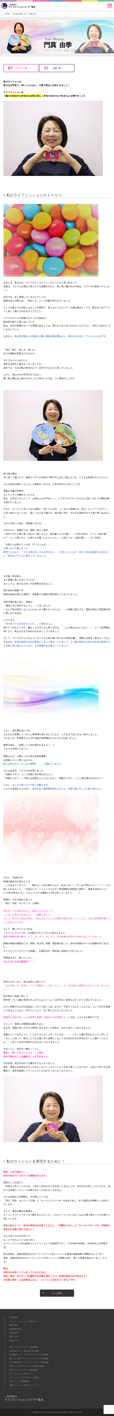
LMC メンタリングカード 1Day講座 (23, 1347)
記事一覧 (57, 68)
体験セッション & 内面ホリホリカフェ (24, 1385)
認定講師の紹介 (15, 1329)
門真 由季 (32, 14)
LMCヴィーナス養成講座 (19, 1381)
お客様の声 (13, 1333)
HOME (7, 14)
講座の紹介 (13, 1325)
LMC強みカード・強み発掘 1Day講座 (24, 1351)
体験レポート (14, 1340)
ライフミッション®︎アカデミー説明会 (24, 1377)
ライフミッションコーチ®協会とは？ (24, 1321)
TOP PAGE (13, 1317)
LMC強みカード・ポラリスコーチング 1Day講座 (28, 1355)
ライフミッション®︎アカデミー (21, 1374)
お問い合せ (13, 1336)
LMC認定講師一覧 (19, 14)
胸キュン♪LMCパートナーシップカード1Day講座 (29, 1358)
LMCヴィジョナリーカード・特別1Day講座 (26, 1366)
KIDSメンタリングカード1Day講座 (23, 1370)
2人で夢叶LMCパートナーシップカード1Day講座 (29, 1362)
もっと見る (57, 1293)
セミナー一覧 (21, 68)
